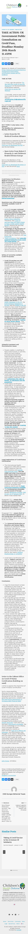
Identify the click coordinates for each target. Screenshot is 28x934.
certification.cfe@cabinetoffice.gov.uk (15, 100)
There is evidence (10, 238)
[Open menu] (26, 6)
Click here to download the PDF (12, 145)
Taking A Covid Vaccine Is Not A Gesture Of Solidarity (13, 840)
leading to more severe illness (14, 320)
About (4, 921)
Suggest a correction (9, 775)
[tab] (12, 870)
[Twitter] (12, 914)
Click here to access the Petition (13, 90)
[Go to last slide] (4, 852)
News (23, 921)
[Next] (24, 852)
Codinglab (18, 930)
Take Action (18, 29)
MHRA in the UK (20, 305)
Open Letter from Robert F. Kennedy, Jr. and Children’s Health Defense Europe (15, 153)
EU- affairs (11, 29)
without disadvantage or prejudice (13, 553)
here (18, 166)
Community (18, 921)
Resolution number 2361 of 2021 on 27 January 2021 (15, 493)
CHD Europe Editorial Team (10, 57)
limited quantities (8, 198)
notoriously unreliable (15, 724)
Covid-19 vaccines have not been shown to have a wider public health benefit (14, 223)
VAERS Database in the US (13, 302)
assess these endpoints (12, 219)
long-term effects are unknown (14, 731)
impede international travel (13, 470)
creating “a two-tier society (15, 426)
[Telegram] (18, 914)
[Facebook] (9, 914)
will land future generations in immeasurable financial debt (12, 700)
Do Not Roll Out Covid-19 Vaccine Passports (15, 84)
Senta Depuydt (9, 845)
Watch (18, 923)
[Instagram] (15, 914)
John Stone (5, 761)
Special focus (12, 923)
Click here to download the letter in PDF (14, 165)
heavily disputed (7, 722)
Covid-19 (4, 29)
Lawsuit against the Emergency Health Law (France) (21, 806)
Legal (5, 923)
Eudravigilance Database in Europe (13, 304)
